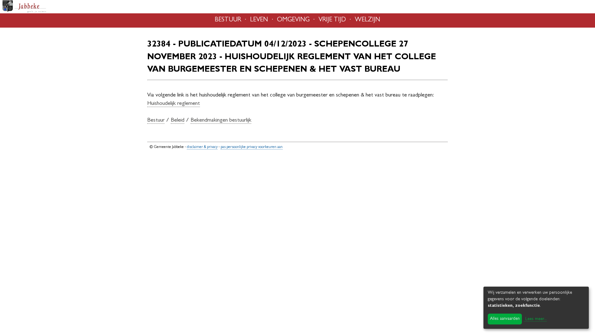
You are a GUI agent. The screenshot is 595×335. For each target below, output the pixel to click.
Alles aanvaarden (505, 319)
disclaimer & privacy (202, 147)
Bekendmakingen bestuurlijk (221, 120)
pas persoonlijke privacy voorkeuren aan (252, 147)
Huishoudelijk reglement (173, 104)
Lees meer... (536, 319)
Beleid (177, 120)
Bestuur (156, 120)
